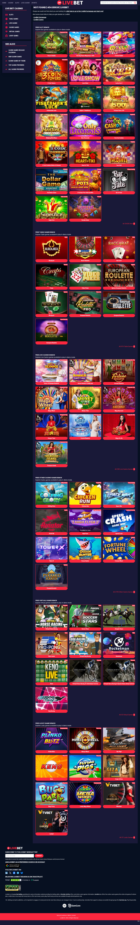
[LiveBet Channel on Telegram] (18, 873)
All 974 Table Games (127, 346)
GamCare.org (122, 900)
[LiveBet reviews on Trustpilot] (23, 880)
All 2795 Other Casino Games (124, 592)
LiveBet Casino (39, 20)
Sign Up (39, 856)
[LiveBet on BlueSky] (22, 873)
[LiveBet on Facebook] (14, 873)
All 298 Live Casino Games (125, 469)
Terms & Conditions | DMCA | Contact (70, 915)
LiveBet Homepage (40, 17)
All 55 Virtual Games (127, 715)
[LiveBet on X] (10, 873)
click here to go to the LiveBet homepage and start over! (84, 11)
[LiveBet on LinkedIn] (6, 873)
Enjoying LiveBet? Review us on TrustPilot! (24, 877)
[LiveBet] (70, 2)
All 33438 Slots (129, 224)
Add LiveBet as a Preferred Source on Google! (25, 862)
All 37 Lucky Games (127, 837)
